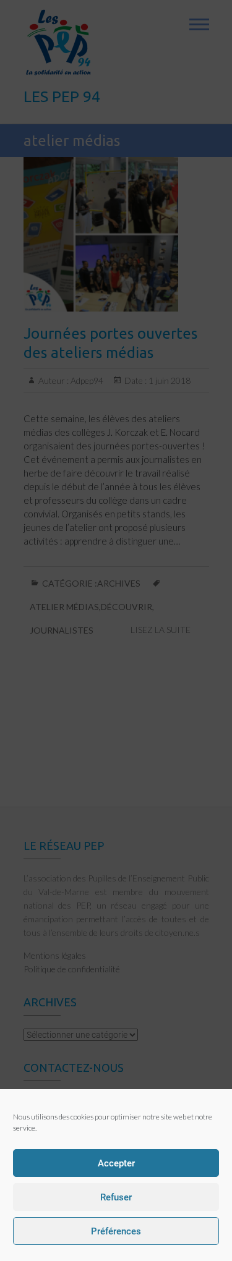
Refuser (116, 1197)
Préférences (116, 1231)
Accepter (116, 1163)
